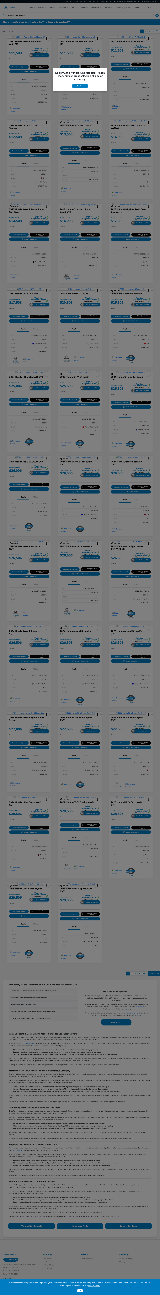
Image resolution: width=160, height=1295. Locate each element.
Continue (80, 86)
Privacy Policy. (94, 1285)
